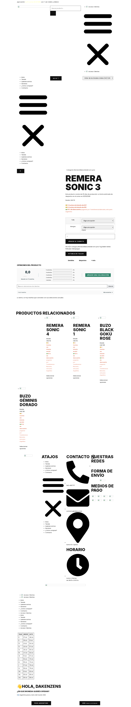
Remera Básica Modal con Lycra (84, 170)
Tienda (23, 79)
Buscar (111, 286)
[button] (98, 39)
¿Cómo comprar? (27, 86)
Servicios (24, 84)
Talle (73, 220)
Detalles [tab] (71, 260)
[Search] (53, 13)
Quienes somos (26, 81)
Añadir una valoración (98, 275)
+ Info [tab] (93, 260)
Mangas (73, 226)
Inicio (23, 77)
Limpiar (84, 230)
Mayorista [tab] (82, 260)
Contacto (24, 88)
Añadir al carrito (76, 241)
